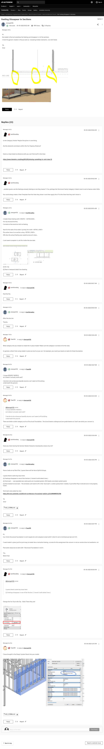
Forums (13, 10)
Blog (19, 10)
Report (21, 109)
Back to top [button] (8, 743)
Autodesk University (44, 10)
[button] (102, 24)
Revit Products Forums (35, 14)
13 (8, 569)
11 (8, 459)
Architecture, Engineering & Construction (17, 14)
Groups (30, 10)
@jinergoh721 (10, 407)
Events (24, 10)
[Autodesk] (7, 2)
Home (2, 14)
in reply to (27, 213)
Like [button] (14, 109)
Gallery (35, 10)
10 (8, 435)
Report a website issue (94, 743)
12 (8, 523)
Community (4, 10)
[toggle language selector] (92, 2)
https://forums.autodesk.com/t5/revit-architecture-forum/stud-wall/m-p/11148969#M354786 (32, 494)
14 (8, 643)
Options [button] (99, 19)
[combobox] (30, 2)
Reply (7, 109)
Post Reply (94, 729)
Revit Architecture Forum (49, 14)
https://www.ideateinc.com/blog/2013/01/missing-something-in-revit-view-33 (27, 159)
